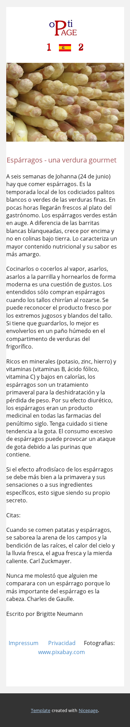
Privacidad (62, 643)
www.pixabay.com (61, 652)
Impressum (23, 643)
